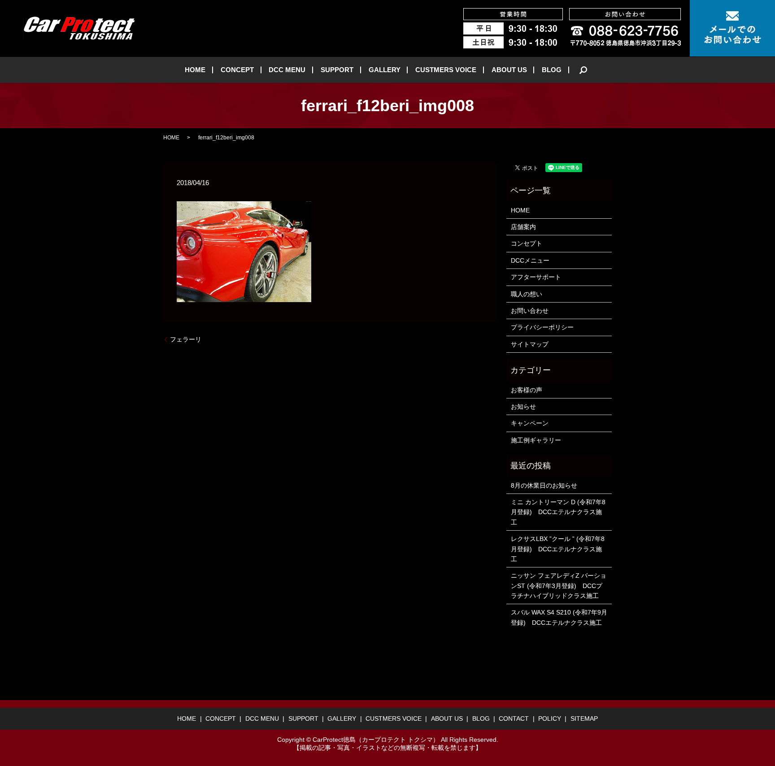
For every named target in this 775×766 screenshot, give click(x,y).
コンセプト (526, 243)
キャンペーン (530, 423)
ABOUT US (509, 70)
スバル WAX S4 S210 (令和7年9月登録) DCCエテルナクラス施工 (559, 617)
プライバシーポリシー (542, 327)
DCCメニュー (530, 260)
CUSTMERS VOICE (445, 70)
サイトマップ (530, 344)
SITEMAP (584, 718)
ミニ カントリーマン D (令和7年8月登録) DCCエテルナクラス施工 (558, 512)
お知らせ (523, 406)
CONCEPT (237, 70)
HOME (195, 70)
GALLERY (385, 70)
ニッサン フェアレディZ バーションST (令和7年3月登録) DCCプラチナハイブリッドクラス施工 (558, 585)
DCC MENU (287, 70)
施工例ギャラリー (536, 440)
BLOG (552, 70)
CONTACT (514, 718)
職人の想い (526, 294)
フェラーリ (185, 339)
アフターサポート (536, 277)
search (583, 70)
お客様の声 (526, 390)
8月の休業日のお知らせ (544, 485)
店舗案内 (523, 226)
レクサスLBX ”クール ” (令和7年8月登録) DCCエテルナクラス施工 (558, 549)
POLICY (549, 718)
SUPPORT (337, 70)
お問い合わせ (530, 310)
